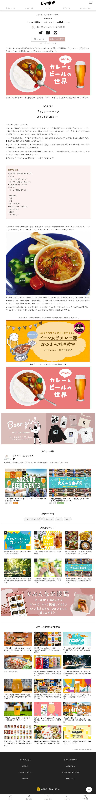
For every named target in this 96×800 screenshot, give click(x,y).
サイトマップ (70, 779)
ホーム (10, 795)
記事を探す (29, 795)
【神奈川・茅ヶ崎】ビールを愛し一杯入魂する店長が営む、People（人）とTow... (77, 697)
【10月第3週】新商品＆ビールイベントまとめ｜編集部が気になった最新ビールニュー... (77, 673)
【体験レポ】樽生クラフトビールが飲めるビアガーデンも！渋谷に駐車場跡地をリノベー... (47, 697)
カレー (59, 519)
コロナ (67, 519)
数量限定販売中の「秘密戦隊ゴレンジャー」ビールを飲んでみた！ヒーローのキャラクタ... (47, 673)
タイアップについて (70, 760)
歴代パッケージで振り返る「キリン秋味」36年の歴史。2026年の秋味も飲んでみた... (18, 743)
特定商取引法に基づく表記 (70, 772)
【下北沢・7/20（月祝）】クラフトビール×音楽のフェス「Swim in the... (17, 719)
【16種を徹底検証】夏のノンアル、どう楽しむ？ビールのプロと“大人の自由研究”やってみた (69, 500)
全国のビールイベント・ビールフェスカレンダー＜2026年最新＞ (17, 552)
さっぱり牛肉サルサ (11, 671)
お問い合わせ (70, 766)
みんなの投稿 (48, 795)
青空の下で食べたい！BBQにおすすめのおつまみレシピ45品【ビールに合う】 (78, 552)
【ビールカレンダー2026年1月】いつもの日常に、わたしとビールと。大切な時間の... (47, 720)
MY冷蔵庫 (85, 795)
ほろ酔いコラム (85, 8)
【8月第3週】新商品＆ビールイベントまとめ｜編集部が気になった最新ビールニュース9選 (47, 580)
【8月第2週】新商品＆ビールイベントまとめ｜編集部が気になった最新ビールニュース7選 (17, 580)
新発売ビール (10, 8)
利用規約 (25, 766)
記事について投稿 (57, 39)
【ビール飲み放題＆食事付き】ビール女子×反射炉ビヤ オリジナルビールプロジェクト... (77, 650)
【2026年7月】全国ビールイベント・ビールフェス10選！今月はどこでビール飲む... (77, 720)
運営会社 (25, 779)
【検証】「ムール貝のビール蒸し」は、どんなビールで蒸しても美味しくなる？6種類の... (47, 650)
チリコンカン (48, 519)
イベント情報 (29, 8)
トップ (48, 8)
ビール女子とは (25, 760)
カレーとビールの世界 (33, 519)
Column (48, 18)
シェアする (66, 795)
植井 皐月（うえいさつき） (46, 27)
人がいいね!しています (48, 43)
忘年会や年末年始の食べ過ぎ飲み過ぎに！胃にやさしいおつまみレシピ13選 (47, 742)
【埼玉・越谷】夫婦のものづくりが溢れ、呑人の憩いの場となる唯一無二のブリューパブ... (17, 697)
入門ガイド (66, 8)
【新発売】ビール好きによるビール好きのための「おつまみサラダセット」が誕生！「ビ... (17, 650)
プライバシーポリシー (25, 772)
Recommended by (79, 749)
